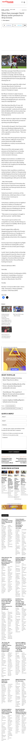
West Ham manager (8, 408)
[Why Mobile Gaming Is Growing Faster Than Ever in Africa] (4, 472)
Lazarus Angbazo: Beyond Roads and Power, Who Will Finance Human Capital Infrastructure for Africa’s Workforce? (6, 604)
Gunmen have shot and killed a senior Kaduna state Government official (7, 461)
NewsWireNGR (4, 492)
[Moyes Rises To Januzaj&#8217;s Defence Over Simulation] (6, 329)
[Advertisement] (14, 40)
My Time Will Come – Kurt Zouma (18, 314)
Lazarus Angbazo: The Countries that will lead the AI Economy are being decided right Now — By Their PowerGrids (21, 647)
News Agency (6, 20)
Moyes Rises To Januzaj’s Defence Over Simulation (6, 336)
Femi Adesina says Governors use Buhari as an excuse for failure (21, 461)
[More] (25, 25)
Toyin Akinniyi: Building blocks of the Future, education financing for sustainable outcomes (14, 386)
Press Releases (10, 475)
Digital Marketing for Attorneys (20, 680)
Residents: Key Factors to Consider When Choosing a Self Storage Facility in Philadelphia (21, 602)
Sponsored (4, 475)
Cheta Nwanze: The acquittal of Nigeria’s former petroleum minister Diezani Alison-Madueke (14, 394)
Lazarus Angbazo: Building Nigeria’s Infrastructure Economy (23, 481)
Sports (7, 9)
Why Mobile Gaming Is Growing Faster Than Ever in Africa (12, 379)
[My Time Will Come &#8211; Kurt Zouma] (18, 309)
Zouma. (19, 408)
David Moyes (10, 406)
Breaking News (16, 475)
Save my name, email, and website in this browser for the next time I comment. (12, 429)
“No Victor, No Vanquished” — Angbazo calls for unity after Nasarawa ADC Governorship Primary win (6, 647)
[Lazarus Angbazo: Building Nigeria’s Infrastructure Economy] (24, 472)
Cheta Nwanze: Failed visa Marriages (5, 681)
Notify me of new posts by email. (10, 435)
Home (2, 9)
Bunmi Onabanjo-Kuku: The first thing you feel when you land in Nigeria (21, 711)
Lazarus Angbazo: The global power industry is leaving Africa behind (6, 711)
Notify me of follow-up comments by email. (13, 433)
